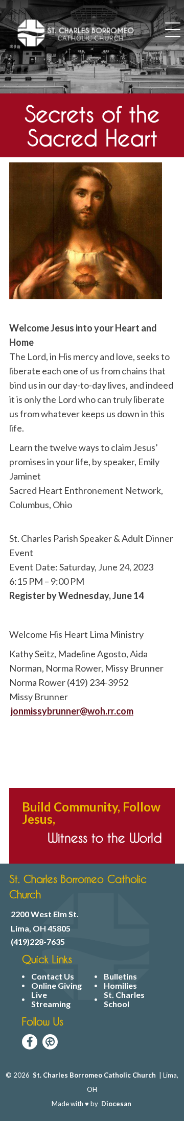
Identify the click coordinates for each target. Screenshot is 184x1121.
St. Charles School (124, 999)
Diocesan (116, 1104)
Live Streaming (51, 999)
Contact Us (52, 976)
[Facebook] (29, 1042)
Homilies (120, 985)
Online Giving (56, 985)
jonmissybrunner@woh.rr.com (72, 711)
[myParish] (50, 1042)
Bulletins (120, 976)
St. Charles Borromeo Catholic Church (94, 1075)
